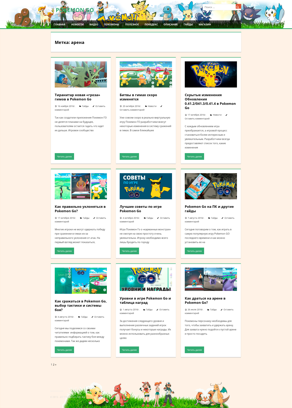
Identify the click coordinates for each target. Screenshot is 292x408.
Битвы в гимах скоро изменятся (138, 97)
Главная (59, 24)
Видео (93, 24)
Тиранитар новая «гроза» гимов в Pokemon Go (77, 97)
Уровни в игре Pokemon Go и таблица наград (145, 300)
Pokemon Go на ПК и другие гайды (209, 208)
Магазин (205, 24)
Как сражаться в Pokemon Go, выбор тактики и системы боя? (81, 305)
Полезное (132, 24)
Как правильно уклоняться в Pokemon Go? (80, 208)
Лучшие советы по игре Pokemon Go (141, 208)
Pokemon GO (75, 10)
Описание (171, 24)
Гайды (188, 24)
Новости (77, 24)
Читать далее (64, 156)
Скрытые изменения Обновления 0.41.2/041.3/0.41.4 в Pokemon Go (210, 101)
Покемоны (111, 24)
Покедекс (151, 24)
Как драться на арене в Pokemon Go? (205, 300)
